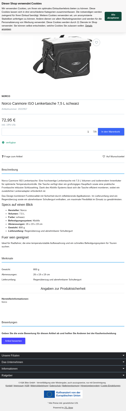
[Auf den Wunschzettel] (96, 42)
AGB (27, 386)
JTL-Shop (68, 408)
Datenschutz (55, 386)
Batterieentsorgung (70, 386)
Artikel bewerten (13, 341)
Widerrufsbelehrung (39, 386)
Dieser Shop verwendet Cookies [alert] (22, 3)
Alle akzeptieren (113, 16)
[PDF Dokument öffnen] (63, 394)
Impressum (19, 386)
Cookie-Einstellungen (110, 386)
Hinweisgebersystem (90, 386)
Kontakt (9, 386)
